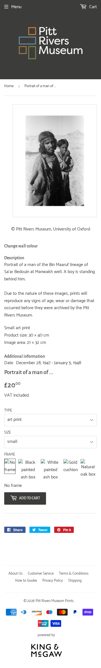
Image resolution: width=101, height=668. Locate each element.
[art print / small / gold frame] (70, 470)
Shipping (75, 581)
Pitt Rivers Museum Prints (55, 601)
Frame (9, 455)
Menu (16, 7)
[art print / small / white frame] (50, 470)
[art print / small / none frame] (10, 470)
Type (8, 411)
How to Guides (26, 581)
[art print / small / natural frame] (88, 470)
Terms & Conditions (73, 574)
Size (7, 433)
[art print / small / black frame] (28, 470)
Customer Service (41, 574)
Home (8, 86)
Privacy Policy (52, 581)
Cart (92, 7)
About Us (15, 574)
